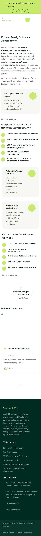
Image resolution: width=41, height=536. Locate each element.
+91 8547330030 (12, 503)
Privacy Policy (8, 532)
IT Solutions (9, 356)
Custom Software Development (22, 243)
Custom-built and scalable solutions (23, 139)
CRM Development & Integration (16, 456)
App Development (10, 452)
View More (8, 368)
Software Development (12, 448)
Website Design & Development (16, 464)
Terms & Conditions (23, 532)
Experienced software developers (22, 133)
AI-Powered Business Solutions (22, 267)
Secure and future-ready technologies (18, 152)
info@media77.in (13, 509)
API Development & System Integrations (14, 469)
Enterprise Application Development (18, 250)
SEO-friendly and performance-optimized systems (21, 146)
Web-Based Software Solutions (22, 256)
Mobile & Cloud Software (19, 261)
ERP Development (10, 460)
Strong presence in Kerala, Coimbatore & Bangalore (19, 159)
